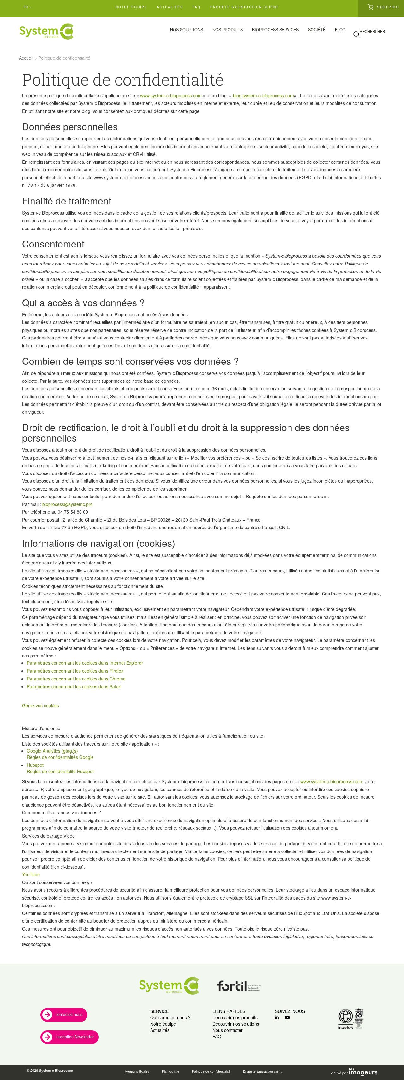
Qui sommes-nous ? (170, 1017)
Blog (340, 30)
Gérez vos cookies (40, 705)
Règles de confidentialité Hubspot (60, 771)
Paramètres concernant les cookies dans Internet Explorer (85, 663)
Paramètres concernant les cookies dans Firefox (75, 671)
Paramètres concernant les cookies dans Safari (74, 686)
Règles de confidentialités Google (60, 757)
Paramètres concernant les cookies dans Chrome (76, 678)
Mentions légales (137, 1071)
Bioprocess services (275, 30)
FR (26, 6)
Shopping (388, 6)
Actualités (170, 6)
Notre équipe (131, 6)
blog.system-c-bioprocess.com (263, 95)
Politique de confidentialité (211, 1071)
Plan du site (170, 1071)
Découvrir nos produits (235, 1017)
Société (316, 30)
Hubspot (35, 765)
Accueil (26, 58)
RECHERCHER (372, 31)
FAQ (197, 6)
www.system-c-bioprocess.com (171, 95)
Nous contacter (227, 1030)
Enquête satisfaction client (244, 6)
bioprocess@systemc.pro (67, 504)
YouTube (31, 874)
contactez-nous (69, 1014)
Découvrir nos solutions (235, 1024)
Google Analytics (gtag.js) (52, 750)
